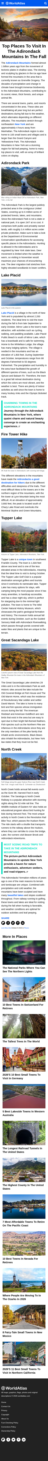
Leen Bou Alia (6, 928)
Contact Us (5, 1406)
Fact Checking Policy (9, 1423)
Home (3, 1402)
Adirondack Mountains (18, 63)
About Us (5, 1419)
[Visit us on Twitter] (13, 1440)
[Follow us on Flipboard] (3, 1440)
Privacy (4, 1410)
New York (20, 124)
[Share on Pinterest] (18, 923)
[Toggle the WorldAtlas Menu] (2, 3)
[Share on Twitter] (13, 923)
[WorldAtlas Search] (45, 3)
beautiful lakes (16, 895)
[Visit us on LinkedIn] (24, 1440)
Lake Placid (7, 313)
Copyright (5, 1415)
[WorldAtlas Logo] (16, 3)
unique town (26, 559)
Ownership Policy (8, 1431)
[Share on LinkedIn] (23, 923)
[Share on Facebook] (8, 923)
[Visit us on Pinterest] (18, 1440)
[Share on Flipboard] (3, 923)
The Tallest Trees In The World (21, 1041)
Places (26, 928)
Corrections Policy (8, 1427)
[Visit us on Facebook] (8, 1440)
